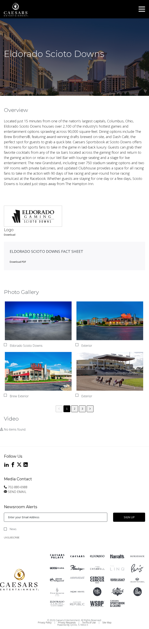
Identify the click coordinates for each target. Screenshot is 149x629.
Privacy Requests (67, 622)
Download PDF (18, 261)
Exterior (86, 345)
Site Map (106, 622)
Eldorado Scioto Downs (26, 345)
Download (9, 234)
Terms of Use (89, 622)
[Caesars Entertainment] (57, 556)
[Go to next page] (90, 408)
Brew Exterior (19, 396)
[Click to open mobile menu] (142, 10)
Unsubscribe (12, 537)
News (13, 529)
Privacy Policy (45, 622)
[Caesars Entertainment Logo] (19, 580)
